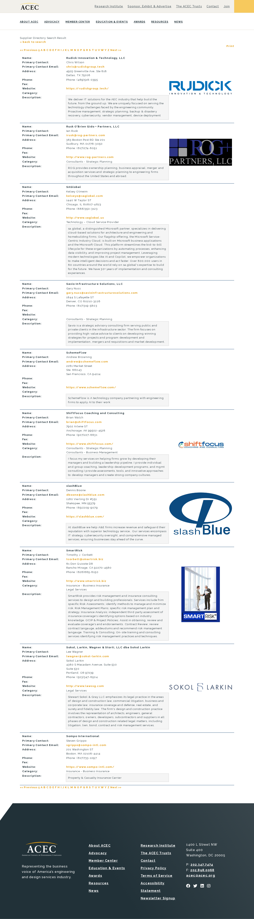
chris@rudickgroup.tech (85, 66)
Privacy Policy (153, 868)
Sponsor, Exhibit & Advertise (149, 6)
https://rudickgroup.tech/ (87, 88)
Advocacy (52, 21)
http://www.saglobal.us (85, 217)
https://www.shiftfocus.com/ (89, 443)
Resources (159, 21)
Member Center (77, 21)
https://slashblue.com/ (85, 516)
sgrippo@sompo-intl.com (86, 745)
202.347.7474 (201, 864)
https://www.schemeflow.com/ (91, 387)
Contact (213, 6)
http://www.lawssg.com (85, 686)
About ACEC (29, 21)
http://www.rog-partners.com (90, 157)
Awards (139, 21)
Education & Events (112, 21)
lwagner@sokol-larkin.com (87, 656)
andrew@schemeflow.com (87, 361)
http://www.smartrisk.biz (86, 580)
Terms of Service (156, 876)
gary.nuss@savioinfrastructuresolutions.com (102, 292)
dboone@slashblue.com (85, 494)
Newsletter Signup (158, 898)
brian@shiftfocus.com (84, 422)
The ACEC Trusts (189, 6)
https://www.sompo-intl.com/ (90, 766)
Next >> (116, 50)
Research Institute (109, 6)
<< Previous (29, 50)
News (178, 21)
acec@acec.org (200, 875)
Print (230, 46)
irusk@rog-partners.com (85, 135)
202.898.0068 (202, 870)
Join (227, 6)
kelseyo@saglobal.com (84, 195)
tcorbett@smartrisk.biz (84, 559)
